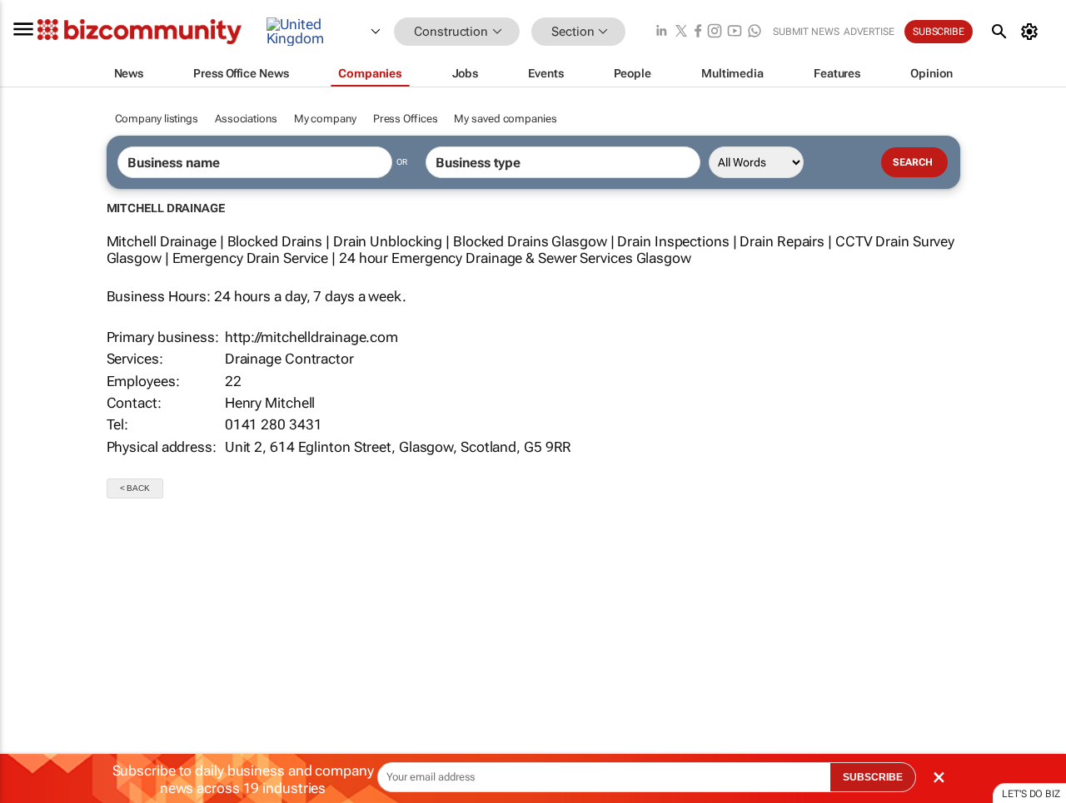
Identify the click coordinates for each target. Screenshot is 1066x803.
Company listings (156, 118)
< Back (135, 488)
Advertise (869, 32)
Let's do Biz (1031, 794)
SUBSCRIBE (873, 777)
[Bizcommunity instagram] (715, 32)
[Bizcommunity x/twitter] (681, 32)
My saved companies (505, 118)
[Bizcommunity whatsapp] (755, 32)
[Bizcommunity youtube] (735, 32)
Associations (246, 118)
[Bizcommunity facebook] (698, 32)
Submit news (806, 32)
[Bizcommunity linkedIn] (661, 32)
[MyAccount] (1032, 31)
